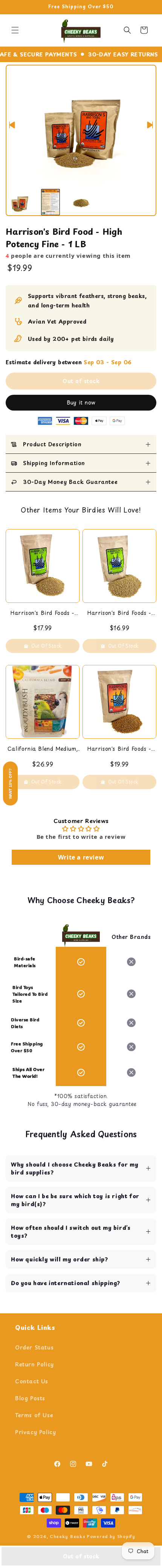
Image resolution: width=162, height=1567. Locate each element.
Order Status (34, 1347)
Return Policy (34, 1364)
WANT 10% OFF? (10, 783)
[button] (15, 30)
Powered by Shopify (111, 1536)
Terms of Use (34, 1415)
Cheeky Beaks (67, 1536)
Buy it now (81, 402)
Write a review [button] (81, 857)
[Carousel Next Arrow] (149, 124)
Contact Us (31, 1381)
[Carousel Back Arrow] (12, 124)
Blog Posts (30, 1398)
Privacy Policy (35, 1432)
